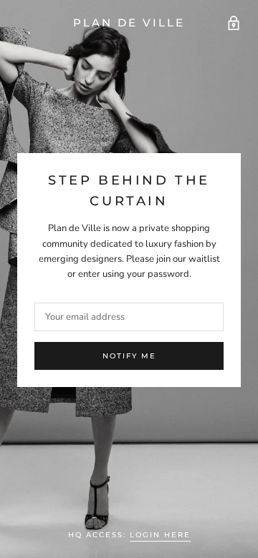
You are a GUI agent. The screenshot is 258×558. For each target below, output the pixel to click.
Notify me (129, 356)
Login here (160, 534)
